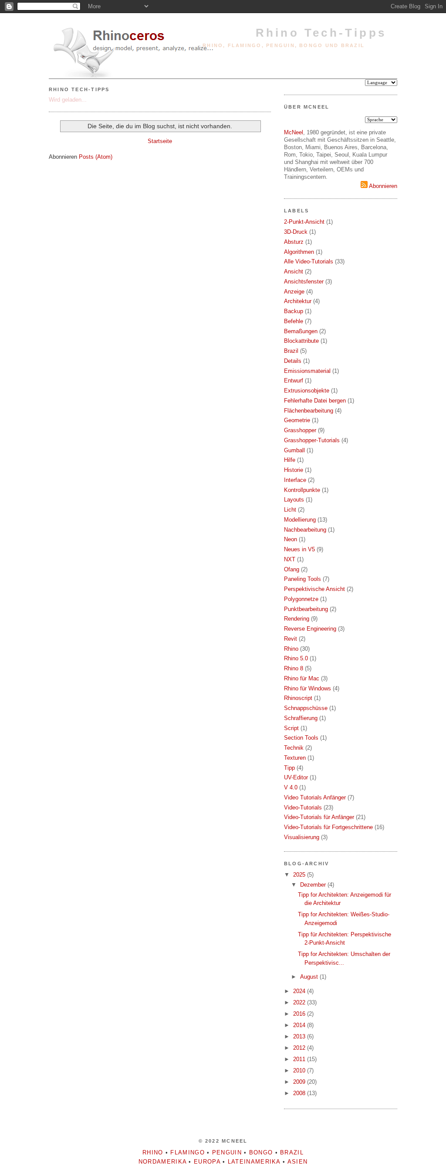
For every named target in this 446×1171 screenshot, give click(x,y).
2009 (300, 1082)
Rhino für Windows (307, 688)
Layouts (294, 499)
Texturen (295, 757)
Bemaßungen (301, 331)
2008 (300, 1093)
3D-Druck (295, 232)
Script (291, 728)
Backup (293, 311)
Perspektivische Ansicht (314, 589)
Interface (295, 480)
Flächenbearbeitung (308, 410)
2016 (300, 1014)
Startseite (160, 141)
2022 (300, 1002)
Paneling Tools (302, 579)
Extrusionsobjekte (306, 390)
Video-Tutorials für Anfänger (319, 817)
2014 (300, 1025)
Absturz (294, 242)
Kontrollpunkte (302, 490)
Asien (297, 1161)
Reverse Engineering (310, 628)
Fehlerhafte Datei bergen (315, 400)
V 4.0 (290, 787)
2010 (300, 1070)
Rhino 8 (293, 668)
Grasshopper (300, 430)
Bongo (261, 1152)
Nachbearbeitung (305, 529)
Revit (290, 638)
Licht (290, 509)
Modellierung (300, 519)
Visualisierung (301, 837)
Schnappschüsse (306, 708)
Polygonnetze (301, 599)
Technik (294, 747)
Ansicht (293, 271)
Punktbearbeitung (306, 609)
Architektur (297, 301)
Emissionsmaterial (307, 371)
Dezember (314, 884)
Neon (290, 539)
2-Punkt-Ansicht (304, 221)
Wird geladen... (68, 99)
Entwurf (293, 380)
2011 (300, 1059)
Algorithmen (299, 252)
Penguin (227, 1152)
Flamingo (187, 1152)
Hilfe (289, 460)
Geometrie (297, 420)
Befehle (293, 321)
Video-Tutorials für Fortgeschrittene (328, 827)
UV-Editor (296, 777)
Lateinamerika (254, 1161)
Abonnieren (382, 186)
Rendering (296, 618)
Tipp (289, 768)
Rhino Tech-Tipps (321, 32)
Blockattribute (301, 341)
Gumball (294, 450)
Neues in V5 (299, 549)
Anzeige (294, 291)
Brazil (291, 351)
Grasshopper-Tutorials (312, 440)
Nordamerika (162, 1161)
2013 (300, 1036)
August (310, 976)
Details (292, 361)
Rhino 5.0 (296, 658)
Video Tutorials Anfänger (315, 797)
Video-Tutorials (303, 807)
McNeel (293, 132)
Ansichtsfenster (304, 281)
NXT (289, 559)
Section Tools (301, 737)
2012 (300, 1048)
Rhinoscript (298, 698)
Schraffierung (301, 718)
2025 (300, 874)
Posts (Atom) (95, 157)
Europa (207, 1161)
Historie (293, 470)
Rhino (291, 648)
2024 (300, 991)
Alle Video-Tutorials (308, 261)
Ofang (291, 569)
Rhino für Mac (301, 678)
